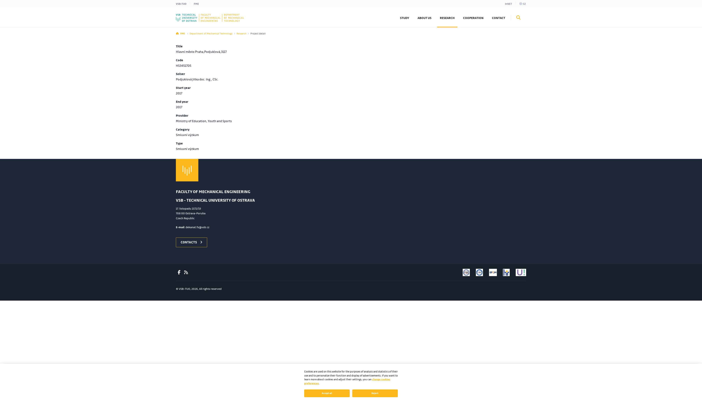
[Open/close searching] (518, 18)
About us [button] (424, 18)
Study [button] (404, 18)
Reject (374, 393)
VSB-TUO (181, 3)
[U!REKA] (521, 272)
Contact (498, 18)
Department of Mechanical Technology (211, 33)
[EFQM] (493, 272)
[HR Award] (506, 272)
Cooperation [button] (473, 18)
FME (196, 3)
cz (524, 3)
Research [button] (447, 18)
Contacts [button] (189, 242)
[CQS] (466, 272)
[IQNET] (479, 272)
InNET (508, 3)
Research (241, 33)
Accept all (327, 393)
